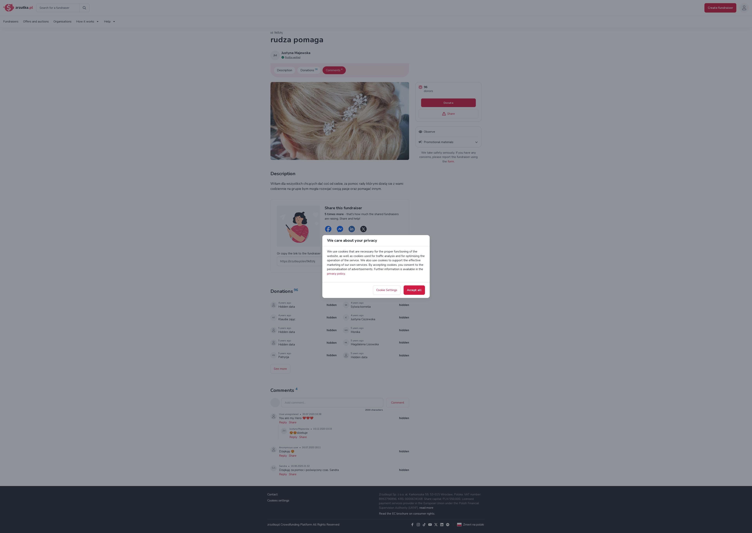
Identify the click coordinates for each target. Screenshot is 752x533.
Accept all (414, 290)
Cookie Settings (386, 290)
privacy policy (336, 274)
